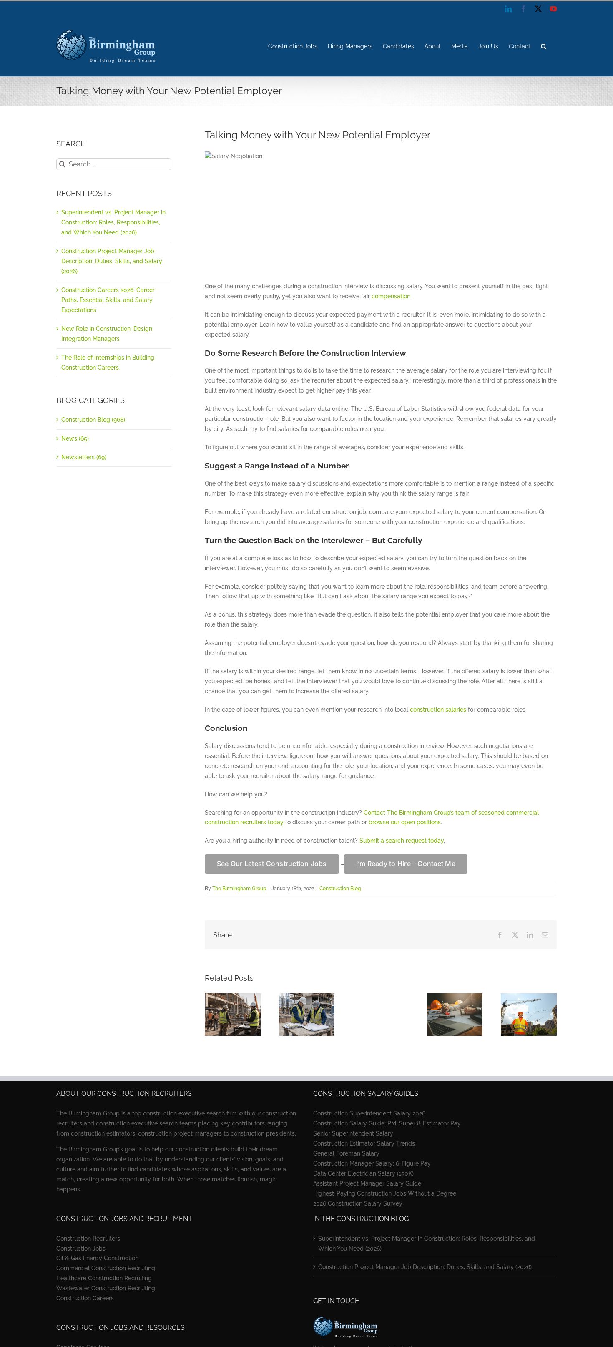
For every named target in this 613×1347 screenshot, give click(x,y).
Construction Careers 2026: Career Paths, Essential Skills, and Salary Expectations (108, 300)
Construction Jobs (81, 1248)
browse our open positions (405, 822)
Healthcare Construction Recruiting (104, 1278)
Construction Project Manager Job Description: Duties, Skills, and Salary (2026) (111, 261)
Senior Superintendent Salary (353, 1133)
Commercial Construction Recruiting (105, 1268)
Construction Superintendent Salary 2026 (369, 1113)
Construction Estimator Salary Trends (364, 1143)
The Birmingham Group (239, 888)
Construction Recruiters (88, 1238)
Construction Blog (340, 888)
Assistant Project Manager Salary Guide (367, 1183)
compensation (391, 296)
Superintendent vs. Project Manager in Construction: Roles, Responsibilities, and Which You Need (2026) (113, 222)
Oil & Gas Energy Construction (97, 1258)
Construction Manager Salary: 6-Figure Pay (372, 1163)
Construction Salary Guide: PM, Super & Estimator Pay (387, 1123)
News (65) (75, 438)
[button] (543, 46)
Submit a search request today (401, 840)
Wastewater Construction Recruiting (105, 1288)
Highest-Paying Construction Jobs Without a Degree (384, 1193)
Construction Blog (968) (93, 419)
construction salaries (438, 709)
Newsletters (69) (83, 457)
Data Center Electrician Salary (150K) (363, 1173)
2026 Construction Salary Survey (357, 1203)
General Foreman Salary (346, 1153)
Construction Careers (85, 1298)
